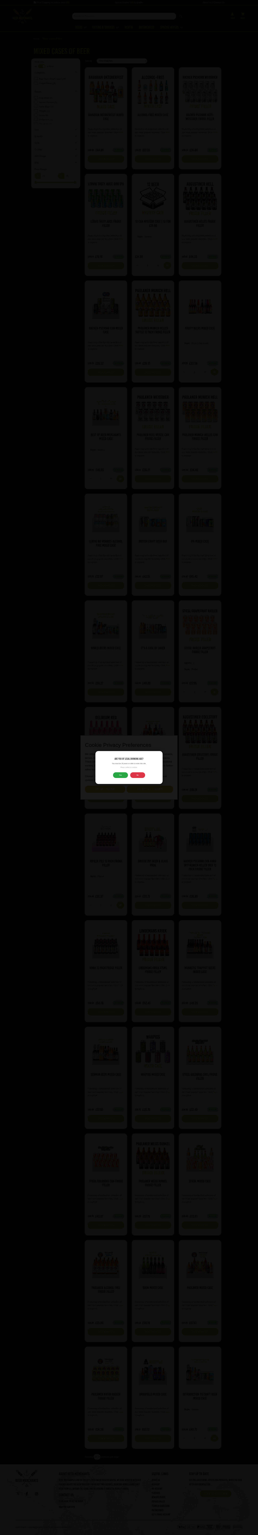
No (138, 775)
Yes (120, 775)
